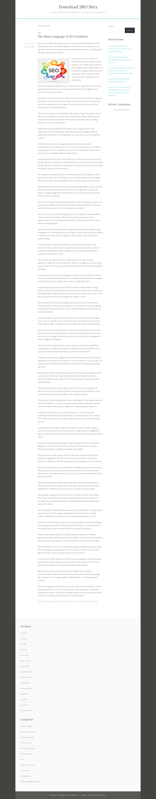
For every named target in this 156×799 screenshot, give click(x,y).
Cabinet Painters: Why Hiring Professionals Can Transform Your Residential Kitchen (119, 49)
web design (93, 601)
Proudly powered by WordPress (64, 795)
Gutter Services (25, 743)
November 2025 (26, 677)
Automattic (101, 795)
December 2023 (26, 710)
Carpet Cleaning (26, 726)
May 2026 (23, 644)
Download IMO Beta (78, 7)
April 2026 (23, 650)
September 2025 (26, 688)
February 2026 (25, 661)
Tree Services (25, 770)
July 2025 (23, 699)
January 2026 (25, 666)
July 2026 (23, 633)
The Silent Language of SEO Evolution (63, 36)
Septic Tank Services (27, 765)
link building (63, 601)
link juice (71, 601)
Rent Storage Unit (26, 754)
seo (88, 601)
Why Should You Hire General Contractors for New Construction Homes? (119, 59)
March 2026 (24, 655)
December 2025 (26, 672)
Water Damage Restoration (29, 781)
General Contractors (27, 737)
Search (110, 26)
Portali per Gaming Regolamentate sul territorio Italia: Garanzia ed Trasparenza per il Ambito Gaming (121, 70)
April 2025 (23, 705)
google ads (54, 601)
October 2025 (25, 683)
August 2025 (24, 694)
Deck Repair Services (27, 732)
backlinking (47, 601)
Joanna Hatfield (29, 47)
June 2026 (23, 639)
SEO (39, 33)
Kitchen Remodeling (27, 748)
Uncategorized (25, 776)
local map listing (80, 601)
